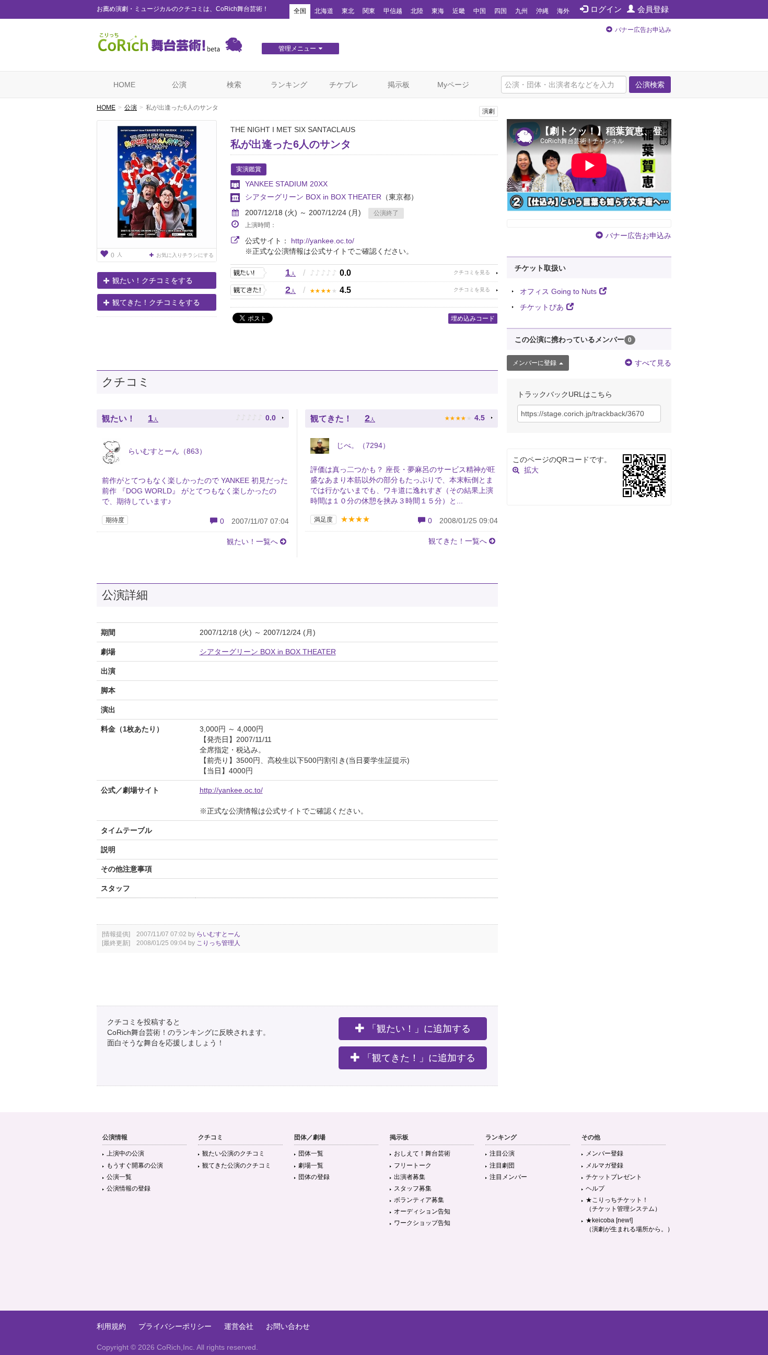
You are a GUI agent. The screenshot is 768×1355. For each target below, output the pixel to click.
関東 (369, 11)
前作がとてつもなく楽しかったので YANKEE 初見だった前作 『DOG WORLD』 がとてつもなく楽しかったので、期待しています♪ (195, 490)
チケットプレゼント (614, 1177)
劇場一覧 (310, 1165)
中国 (479, 11)
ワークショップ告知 (422, 1223)
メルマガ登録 (604, 1165)
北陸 (417, 11)
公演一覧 (119, 1177)
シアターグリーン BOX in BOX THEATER (313, 197)
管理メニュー (297, 48)
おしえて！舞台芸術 (422, 1153)
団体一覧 (310, 1153)
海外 (563, 11)
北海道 (324, 11)
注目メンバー (508, 1177)
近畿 (458, 11)
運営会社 (238, 1326)
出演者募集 (409, 1177)
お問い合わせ (288, 1326)
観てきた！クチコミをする (156, 302)
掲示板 (399, 84)
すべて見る (653, 363)
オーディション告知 (422, 1211)
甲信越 (392, 11)
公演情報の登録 (128, 1188)
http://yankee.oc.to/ (322, 241)
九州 (521, 11)
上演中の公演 (125, 1153)
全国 (300, 11)
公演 (179, 84)
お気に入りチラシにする (185, 255)
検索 (234, 84)
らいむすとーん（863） (166, 451)
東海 (438, 11)
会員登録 (653, 9)
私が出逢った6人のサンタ (290, 144)
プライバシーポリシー (175, 1326)
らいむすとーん (218, 934)
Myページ (453, 84)
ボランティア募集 (419, 1200)
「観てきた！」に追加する (419, 1058)
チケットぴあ (542, 307)
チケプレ (343, 84)
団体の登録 (314, 1177)
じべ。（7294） (362, 445)
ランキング (289, 84)
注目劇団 (502, 1165)
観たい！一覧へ (252, 541)
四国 (500, 11)
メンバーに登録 (534, 363)
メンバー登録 (604, 1153)
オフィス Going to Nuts (558, 291)
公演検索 (650, 84)
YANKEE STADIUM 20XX (286, 184)
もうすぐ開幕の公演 (135, 1165)
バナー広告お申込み (643, 29)
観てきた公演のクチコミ (236, 1165)
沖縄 (542, 11)
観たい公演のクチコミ (233, 1153)
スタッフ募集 (413, 1188)
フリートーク (413, 1165)
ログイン (606, 9)
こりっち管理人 (218, 943)
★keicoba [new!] (629, 1225)
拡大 (531, 470)
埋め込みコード (473, 318)
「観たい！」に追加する (419, 1028)
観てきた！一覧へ (457, 541)
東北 (348, 11)
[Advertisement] (384, 1276)
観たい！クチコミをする (152, 280)
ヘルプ (595, 1188)
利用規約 (111, 1326)
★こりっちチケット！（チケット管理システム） (623, 1204)
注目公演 (502, 1153)
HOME (124, 84)
